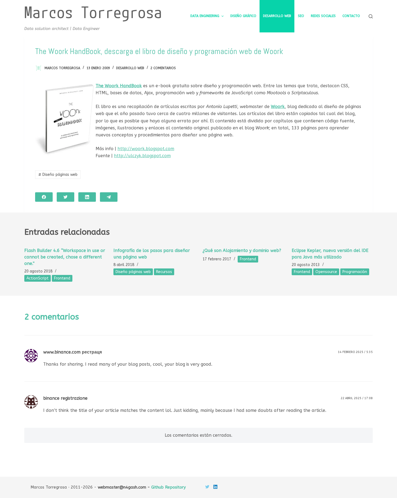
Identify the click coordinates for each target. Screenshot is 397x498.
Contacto (351, 16)
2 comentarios (163, 68)
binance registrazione (65, 398)
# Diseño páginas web (58, 174)
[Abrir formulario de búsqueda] (371, 16)
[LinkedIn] (87, 197)
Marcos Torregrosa (93, 12)
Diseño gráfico (243, 16)
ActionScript (37, 278)
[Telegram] (108, 197)
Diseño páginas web (133, 272)
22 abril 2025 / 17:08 (357, 398)
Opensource (326, 272)
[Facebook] (44, 197)
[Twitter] (65, 197)
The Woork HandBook (119, 85)
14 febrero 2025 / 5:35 (355, 352)
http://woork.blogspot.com (145, 148)
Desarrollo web (277, 16)
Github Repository (168, 487)
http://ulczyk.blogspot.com (142, 155)
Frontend (62, 278)
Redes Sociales (323, 16)
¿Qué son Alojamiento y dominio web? (242, 250)
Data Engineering (204, 16)
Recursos (164, 272)
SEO (301, 16)
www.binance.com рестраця (72, 352)
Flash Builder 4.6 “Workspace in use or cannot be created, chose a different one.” (64, 257)
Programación (354, 272)
